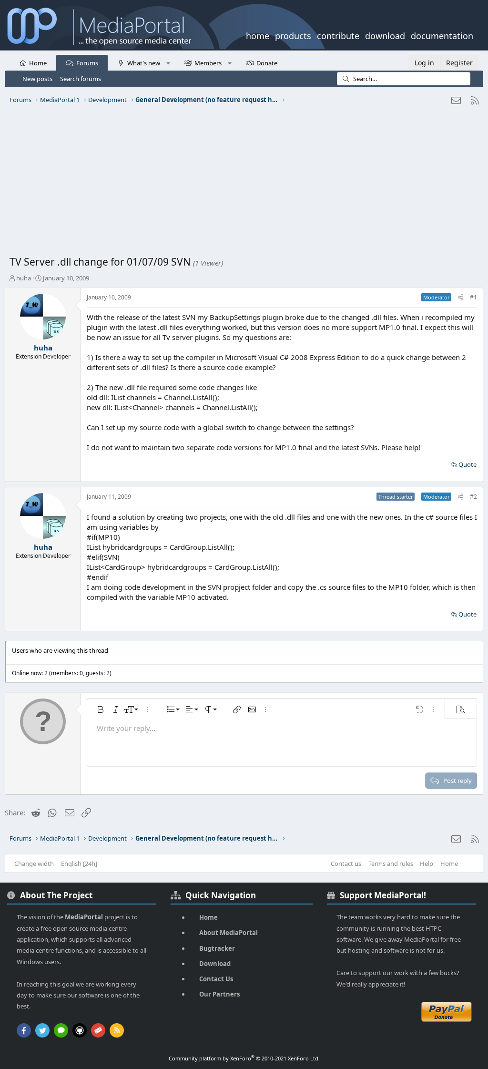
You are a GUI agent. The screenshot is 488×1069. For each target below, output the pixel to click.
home (257, 35)
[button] (168, 62)
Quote (467, 464)
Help (426, 863)
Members (208, 63)
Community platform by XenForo (244, 1058)
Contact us (346, 863)
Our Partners (219, 994)
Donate (266, 63)
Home (38, 63)
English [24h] (79, 863)
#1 (473, 297)
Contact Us (216, 979)
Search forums (80, 78)
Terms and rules (390, 863)
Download (215, 963)
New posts (37, 78)
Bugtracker (217, 948)
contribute (338, 35)
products (293, 35)
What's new (143, 63)
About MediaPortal (228, 932)
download (385, 35)
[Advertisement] (244, 183)
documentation (442, 35)
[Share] (461, 297)
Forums (87, 63)
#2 (473, 497)
